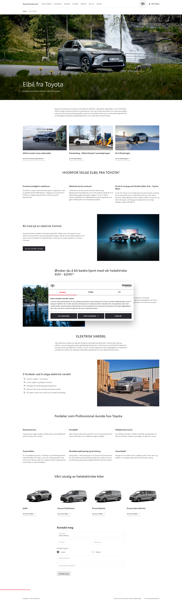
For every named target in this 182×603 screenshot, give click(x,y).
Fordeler (75, 4)
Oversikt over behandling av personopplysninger (127, 598)
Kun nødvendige (63, 316)
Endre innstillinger (90, 316)
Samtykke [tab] (62, 292)
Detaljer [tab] (91, 292)
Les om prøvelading (75, 158)
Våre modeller (47, 4)
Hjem (24, 11)
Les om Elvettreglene (122, 158)
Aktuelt (99, 4)
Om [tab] (119, 292)
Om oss (91, 4)
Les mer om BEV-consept (34, 248)
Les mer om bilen (28, 514)
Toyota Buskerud (30, 3)
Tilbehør (83, 4)
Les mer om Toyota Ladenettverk (33, 158)
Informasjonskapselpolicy (151, 598)
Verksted (67, 4)
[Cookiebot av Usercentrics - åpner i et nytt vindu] (123, 285)
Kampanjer (58, 4)
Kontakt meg (63, 573)
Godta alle (118, 316)
